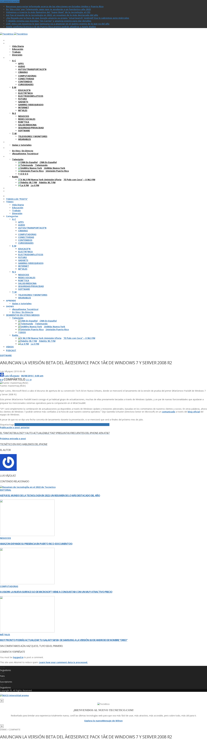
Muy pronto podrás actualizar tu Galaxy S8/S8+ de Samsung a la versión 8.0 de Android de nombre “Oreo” (63, 640)
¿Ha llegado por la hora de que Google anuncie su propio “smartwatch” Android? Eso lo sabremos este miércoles (67, 18)
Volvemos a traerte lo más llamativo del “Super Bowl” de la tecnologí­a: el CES (48, 12)
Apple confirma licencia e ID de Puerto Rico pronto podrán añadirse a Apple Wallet (51, 26)
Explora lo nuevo (93, 720)
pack (71, 424)
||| (28, 379)
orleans (64, 424)
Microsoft (48, 424)
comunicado (168, 411)
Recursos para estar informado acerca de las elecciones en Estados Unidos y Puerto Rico (55, 6)
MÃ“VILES (5, 634)
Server (79, 424)
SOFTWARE (6, 355)
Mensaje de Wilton (112, 720)
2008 (17, 424)
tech (97, 424)
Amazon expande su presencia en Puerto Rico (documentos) (36, 543)
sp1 (93, 424)
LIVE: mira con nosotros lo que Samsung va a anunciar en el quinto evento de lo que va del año (57, 23)
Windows (104, 424)
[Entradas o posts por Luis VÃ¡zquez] (2, 375)
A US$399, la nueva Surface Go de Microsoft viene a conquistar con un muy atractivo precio (56, 592)
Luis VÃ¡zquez (11, 375)
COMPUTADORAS (9, 586)
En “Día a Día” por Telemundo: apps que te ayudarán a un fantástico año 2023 (48, 9)
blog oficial (194, 411)
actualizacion (32, 424)
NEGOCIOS (5, 538)
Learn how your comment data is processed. (63, 662)
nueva (57, 424)
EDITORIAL (5, 490)
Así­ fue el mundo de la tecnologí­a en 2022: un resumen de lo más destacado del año (52, 15)
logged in (18, 657)
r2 (75, 424)
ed (41, 424)
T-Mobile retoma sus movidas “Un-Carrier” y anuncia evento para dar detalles (48, 20)
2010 (21, 424)
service (87, 424)
